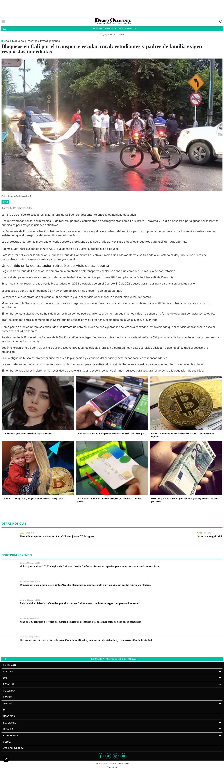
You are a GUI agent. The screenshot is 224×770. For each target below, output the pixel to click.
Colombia (9, 690)
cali (5, 202)
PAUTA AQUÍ (9, 665)
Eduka (7, 741)
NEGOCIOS (9, 716)
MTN (5, 709)
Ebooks (7, 697)
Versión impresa (13, 748)
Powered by (112, 767)
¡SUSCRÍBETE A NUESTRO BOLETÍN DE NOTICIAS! (113, 28)
